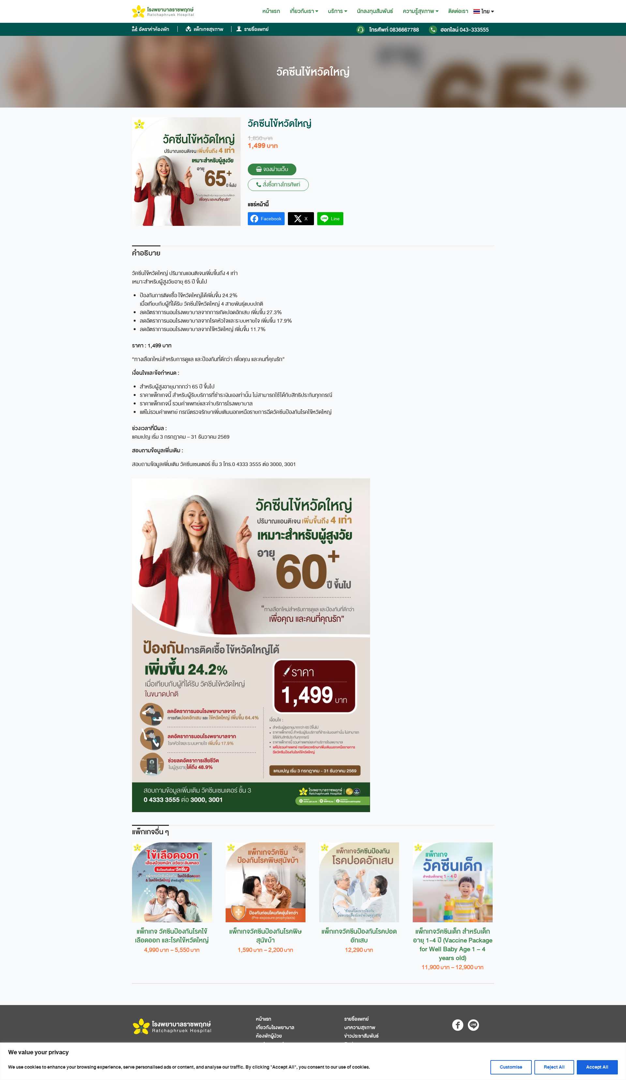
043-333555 (464, 29)
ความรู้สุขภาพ (418, 11)
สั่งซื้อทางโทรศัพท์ (280, 185)
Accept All (597, 1067)
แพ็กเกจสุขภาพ (208, 29)
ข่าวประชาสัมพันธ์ (361, 1036)
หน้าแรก (271, 11)
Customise (511, 1067)
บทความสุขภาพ (359, 1027)
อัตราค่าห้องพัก (154, 29)
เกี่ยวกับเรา (302, 11)
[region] (313, 1061)
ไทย (485, 11)
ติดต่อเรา (458, 11)
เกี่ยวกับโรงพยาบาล (275, 1027)
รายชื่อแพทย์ (256, 29)
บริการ (335, 11)
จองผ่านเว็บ (275, 169)
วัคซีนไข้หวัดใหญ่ (313, 72)
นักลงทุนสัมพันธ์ (375, 11)
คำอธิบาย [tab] (146, 253)
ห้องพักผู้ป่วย (269, 1036)
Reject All (554, 1067)
